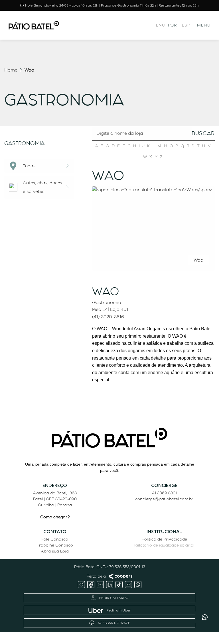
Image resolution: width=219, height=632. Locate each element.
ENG (160, 25)
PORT (173, 25)
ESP (186, 25)
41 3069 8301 (164, 493)
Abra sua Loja (55, 551)
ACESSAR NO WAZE (114, 623)
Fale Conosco (54, 539)
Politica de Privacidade (164, 539)
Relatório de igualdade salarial (164, 545)
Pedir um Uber (118, 610)
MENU (203, 25)
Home (10, 70)
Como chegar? (55, 517)
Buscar (203, 133)
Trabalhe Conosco (55, 545)
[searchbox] (153, 144)
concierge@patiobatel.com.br (164, 499)
